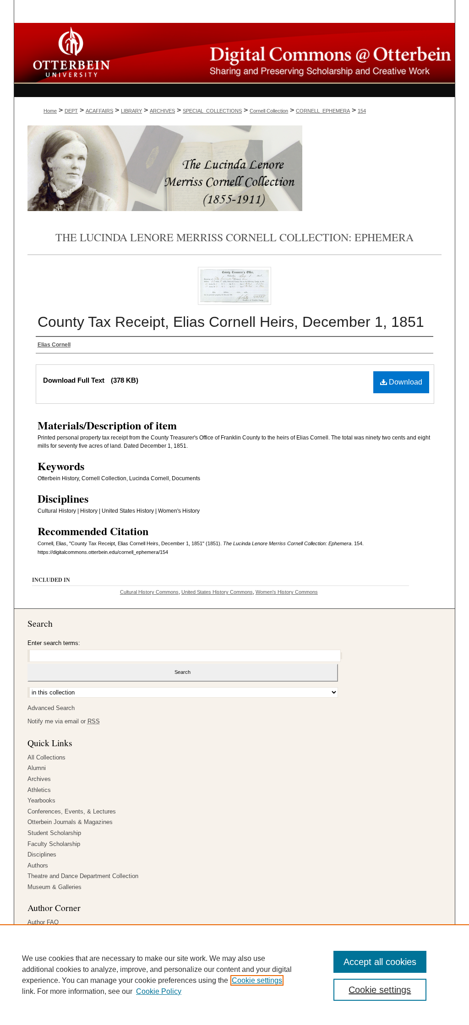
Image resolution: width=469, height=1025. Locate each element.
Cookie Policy (158, 991)
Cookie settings (257, 980)
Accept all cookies (380, 962)
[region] (234, 974)
